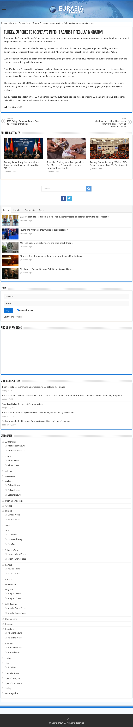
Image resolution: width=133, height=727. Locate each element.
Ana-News (10, 476)
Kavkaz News (14, 569)
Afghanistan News (16, 446)
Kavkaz (8, 565)
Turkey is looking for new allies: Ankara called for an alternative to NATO (23, 165)
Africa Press (13, 465)
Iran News (12, 534)
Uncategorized (12, 693)
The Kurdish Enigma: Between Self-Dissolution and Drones (47, 269)
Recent (6, 210)
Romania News (15, 647)
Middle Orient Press (17, 613)
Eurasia (13, 23)
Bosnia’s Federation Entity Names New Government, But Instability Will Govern (38, 412)
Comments (30, 210)
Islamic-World (11, 550)
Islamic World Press (17, 559)
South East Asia (12, 673)
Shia (7, 663)
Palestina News (15, 633)
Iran (7, 530)
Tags (41, 210)
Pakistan (9, 624)
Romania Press (14, 652)
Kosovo (8, 579)
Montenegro (11, 619)
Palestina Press (15, 638)
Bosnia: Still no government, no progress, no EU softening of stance (33, 387)
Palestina (9, 629)
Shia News (12, 667)
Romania (9, 643)
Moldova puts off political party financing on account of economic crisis (110, 123)
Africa (8, 456)
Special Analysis (12, 678)
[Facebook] (63, 198)
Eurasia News (25, 23)
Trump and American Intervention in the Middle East (44, 230)
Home (6, 23)
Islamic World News (17, 554)
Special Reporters (13, 683)
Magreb (9, 589)
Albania (8, 471)
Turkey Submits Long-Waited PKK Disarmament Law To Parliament (108, 164)
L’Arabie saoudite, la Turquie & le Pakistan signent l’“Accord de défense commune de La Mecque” (64, 217)
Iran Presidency (15, 539)
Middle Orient (11, 604)
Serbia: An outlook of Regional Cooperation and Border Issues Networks (36, 421)
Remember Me (26, 310)
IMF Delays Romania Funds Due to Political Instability (23, 121)
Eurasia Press (14, 519)
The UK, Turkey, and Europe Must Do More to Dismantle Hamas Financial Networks (65, 165)
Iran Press (12, 544)
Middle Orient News (17, 608)
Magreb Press (14, 598)
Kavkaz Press (14, 573)
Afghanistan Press (16, 450)
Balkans (8, 481)
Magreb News (14, 593)
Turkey (8, 688)
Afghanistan (11, 442)
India (7, 525)
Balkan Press (13, 490)
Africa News (13, 460)
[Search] (88, 188)
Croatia (8, 506)
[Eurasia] (66, 8)
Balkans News (14, 495)
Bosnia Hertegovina (14, 501)
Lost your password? (14, 317)
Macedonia (10, 584)
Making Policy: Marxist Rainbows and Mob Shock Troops (46, 243)
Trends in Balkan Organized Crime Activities (22, 404)
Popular (17, 210)
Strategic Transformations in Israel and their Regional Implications (51, 256)
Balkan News (14, 485)
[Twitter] (69, 198)
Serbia (8, 658)
